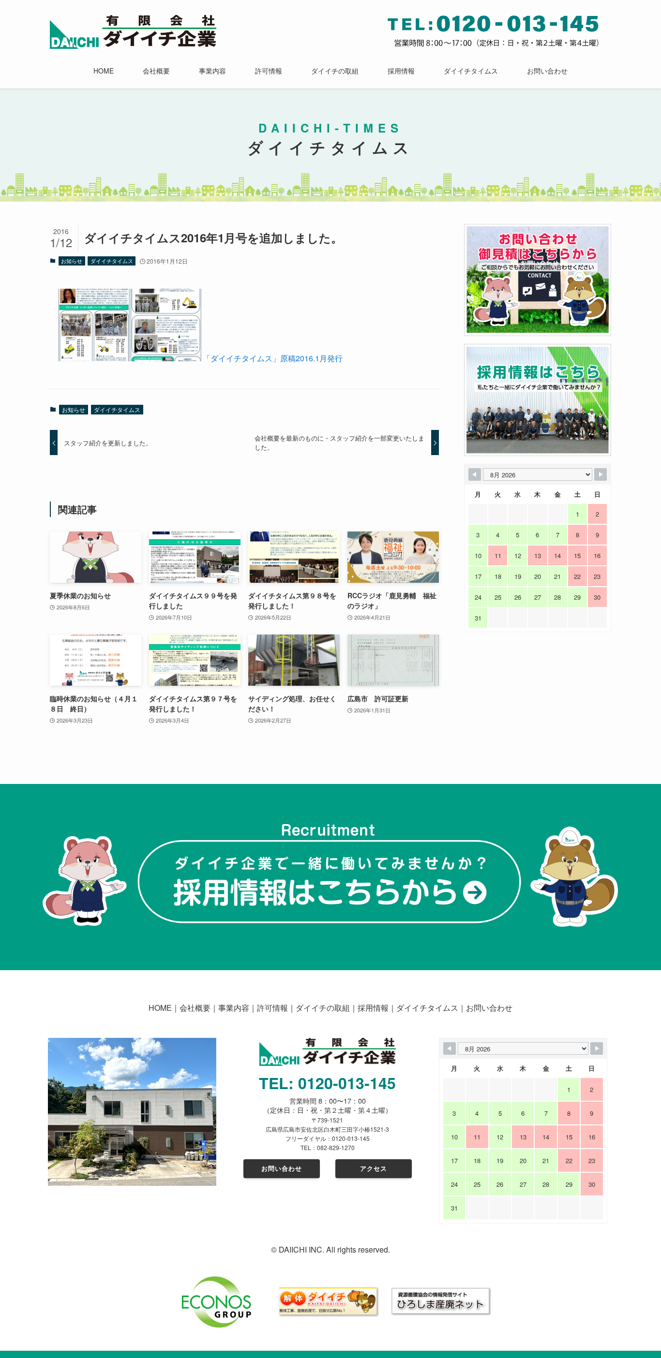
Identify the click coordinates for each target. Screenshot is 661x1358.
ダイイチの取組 (323, 1007)
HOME (160, 1007)
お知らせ (71, 261)
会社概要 (195, 1007)
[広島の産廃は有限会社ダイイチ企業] (133, 32)
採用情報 (373, 1007)
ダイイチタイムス (111, 261)
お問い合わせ (489, 1007)
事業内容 (233, 1007)
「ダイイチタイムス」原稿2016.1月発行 (273, 358)
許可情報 (272, 1007)
